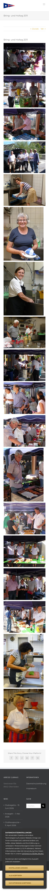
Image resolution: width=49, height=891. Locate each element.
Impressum (31, 788)
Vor (42, 29)
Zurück (35, 29)
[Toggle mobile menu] (44, 4)
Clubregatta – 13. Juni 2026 (12, 806)
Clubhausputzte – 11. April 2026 (13, 823)
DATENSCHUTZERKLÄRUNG (33, 854)
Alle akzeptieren (15, 875)
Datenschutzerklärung (36, 783)
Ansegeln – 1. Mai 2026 (12, 815)
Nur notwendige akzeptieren (20, 883)
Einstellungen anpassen (18, 868)
